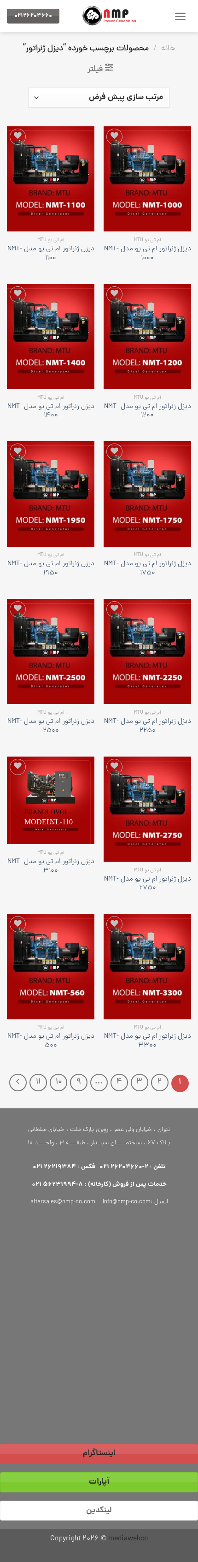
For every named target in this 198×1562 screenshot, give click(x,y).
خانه (168, 48)
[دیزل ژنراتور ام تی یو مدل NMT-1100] (50, 178)
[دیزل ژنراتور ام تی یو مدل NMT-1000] (147, 178)
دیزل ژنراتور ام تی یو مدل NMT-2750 (147, 884)
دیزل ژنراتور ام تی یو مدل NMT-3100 (50, 867)
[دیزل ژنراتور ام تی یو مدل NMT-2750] (147, 809)
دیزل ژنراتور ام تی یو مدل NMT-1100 (50, 254)
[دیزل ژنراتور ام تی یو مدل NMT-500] (50, 966)
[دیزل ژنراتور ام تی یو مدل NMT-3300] (147, 966)
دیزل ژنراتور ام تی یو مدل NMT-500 (50, 1041)
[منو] (180, 16)
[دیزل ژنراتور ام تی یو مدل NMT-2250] (147, 651)
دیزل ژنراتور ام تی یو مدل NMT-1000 (147, 254)
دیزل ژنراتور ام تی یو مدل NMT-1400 (50, 411)
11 (38, 1082)
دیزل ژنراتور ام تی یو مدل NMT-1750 (147, 569)
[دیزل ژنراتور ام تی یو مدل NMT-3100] (50, 800)
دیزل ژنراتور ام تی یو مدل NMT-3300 (147, 1041)
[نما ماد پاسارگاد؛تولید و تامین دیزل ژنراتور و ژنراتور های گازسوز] (112, 16)
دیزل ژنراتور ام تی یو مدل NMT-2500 (50, 726)
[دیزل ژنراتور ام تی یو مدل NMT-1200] (147, 336)
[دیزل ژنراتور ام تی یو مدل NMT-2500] (50, 651)
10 (59, 1082)
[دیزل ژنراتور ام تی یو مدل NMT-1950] (50, 493)
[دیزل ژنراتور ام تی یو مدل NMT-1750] (147, 493)
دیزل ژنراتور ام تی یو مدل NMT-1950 (50, 569)
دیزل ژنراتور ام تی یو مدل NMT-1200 (147, 411)
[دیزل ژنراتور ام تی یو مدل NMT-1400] (50, 336)
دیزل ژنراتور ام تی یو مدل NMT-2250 (147, 726)
